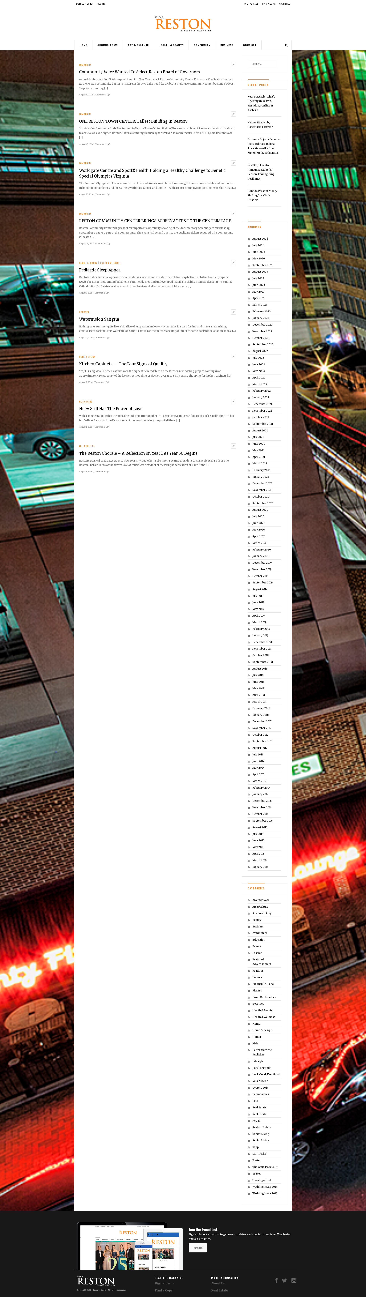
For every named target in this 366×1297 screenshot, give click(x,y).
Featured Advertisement (261, 962)
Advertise (284, 4)
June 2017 (258, 761)
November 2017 (261, 728)
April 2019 (258, 615)
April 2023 (258, 298)
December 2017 (261, 721)
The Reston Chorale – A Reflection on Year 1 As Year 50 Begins (138, 453)
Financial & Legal (263, 984)
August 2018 (259, 668)
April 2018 (258, 695)
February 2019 (261, 628)
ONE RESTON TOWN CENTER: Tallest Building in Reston (133, 121)
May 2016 (258, 847)
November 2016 (261, 807)
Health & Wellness (110, 262)
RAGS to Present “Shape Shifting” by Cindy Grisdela (263, 196)
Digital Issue (251, 4)
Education (258, 939)
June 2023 (258, 285)
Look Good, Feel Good (266, 1074)
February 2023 (261, 311)
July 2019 (257, 596)
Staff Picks (259, 1153)
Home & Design (87, 356)
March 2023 (259, 304)
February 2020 (261, 549)
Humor (256, 1037)
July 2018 (257, 675)
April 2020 (259, 536)
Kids (255, 1043)
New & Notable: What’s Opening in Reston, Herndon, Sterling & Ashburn (261, 103)
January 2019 (260, 635)
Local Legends (261, 1068)
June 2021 (258, 443)
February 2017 (261, 787)
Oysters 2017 (260, 1087)
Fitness (257, 990)
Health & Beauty (171, 45)
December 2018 (262, 642)
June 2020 (258, 523)
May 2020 (258, 529)
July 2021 (258, 437)
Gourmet (250, 45)
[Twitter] (284, 1281)
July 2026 (258, 245)
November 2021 (262, 410)
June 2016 (258, 840)
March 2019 (259, 622)
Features (257, 970)
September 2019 (262, 582)
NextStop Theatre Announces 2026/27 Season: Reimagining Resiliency (261, 172)
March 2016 (259, 860)
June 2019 (258, 602)
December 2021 (262, 404)
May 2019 (258, 609)
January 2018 (260, 715)
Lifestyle (258, 1061)
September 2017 (262, 741)
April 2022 (258, 377)
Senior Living (260, 1134)
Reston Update (261, 1127)
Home (83, 45)
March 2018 (259, 701)
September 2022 (262, 344)
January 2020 (260, 556)
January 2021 (260, 476)
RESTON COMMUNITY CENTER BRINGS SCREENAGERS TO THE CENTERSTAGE (155, 220)
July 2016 (257, 834)
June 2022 (258, 364)
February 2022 (261, 390)
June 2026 (258, 252)
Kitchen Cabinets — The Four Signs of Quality (123, 364)
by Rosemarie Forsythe (260, 125)
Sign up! (198, 1248)
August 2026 (260, 238)
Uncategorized (261, 1180)
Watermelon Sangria (99, 319)
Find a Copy (268, 4)
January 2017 (260, 794)
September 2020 (263, 503)
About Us (218, 1283)
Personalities (260, 1094)
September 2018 (262, 662)
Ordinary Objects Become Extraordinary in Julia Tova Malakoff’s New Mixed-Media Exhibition (264, 146)
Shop (255, 1147)
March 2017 (259, 781)
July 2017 (257, 754)
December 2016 (262, 801)
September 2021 (262, 424)
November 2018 (262, 648)
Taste (256, 1160)
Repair (256, 1120)
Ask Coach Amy (262, 913)
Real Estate (259, 1107)
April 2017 (258, 774)
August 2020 (260, 509)
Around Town (107, 45)
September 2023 (262, 265)
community (85, 64)
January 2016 (260, 867)
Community (202, 45)
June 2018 (258, 681)
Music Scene (85, 401)
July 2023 (258, 278)
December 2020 (262, 483)
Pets (255, 1101)
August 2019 (259, 589)
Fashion (257, 953)
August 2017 (259, 748)
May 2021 (258, 450)
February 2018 (261, 708)
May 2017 (258, 767)
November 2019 (261, 569)
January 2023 (260, 318)
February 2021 (261, 470)
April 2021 (258, 457)
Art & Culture (138, 45)
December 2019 (262, 562)
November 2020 (262, 490)
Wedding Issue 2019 (264, 1193)
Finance (257, 977)
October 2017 (260, 734)
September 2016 (262, 820)
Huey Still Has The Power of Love (110, 408)
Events (256, 946)
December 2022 (262, 324)
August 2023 (260, 271)
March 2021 (259, 463)
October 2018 (260, 655)
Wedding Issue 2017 (264, 1186)
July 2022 (258, 357)
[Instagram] (293, 1281)
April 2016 (258, 853)
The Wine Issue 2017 (265, 1167)
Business (226, 45)
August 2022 (260, 351)
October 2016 (260, 814)
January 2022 (260, 397)
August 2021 (260, 430)
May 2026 (258, 258)
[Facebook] (276, 1281)
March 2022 (259, 384)
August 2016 (259, 827)
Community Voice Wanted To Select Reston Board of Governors (139, 72)
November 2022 (262, 331)
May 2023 (258, 291)
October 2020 (260, 496)
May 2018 (258, 688)
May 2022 (258, 371)
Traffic (100, 4)
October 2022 (260, 338)
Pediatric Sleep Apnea (100, 270)
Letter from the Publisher (262, 1052)
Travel (256, 1173)
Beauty (256, 920)
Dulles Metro (84, 4)
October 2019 (260, 576)
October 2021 (260, 417)
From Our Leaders (264, 997)
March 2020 (259, 543)
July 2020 (258, 516)
